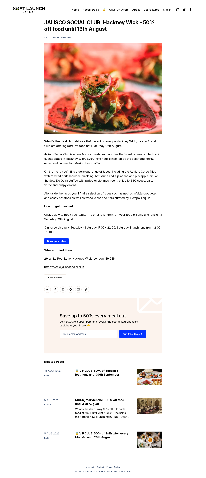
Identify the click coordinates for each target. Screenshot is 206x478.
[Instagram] (177, 9)
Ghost (121, 471)
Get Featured (151, 9)
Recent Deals (91, 9)
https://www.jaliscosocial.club (64, 267)
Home (75, 9)
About (136, 9)
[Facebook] (190, 9)
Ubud (128, 471)
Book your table (56, 241)
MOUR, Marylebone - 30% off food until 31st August (99, 402)
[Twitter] (184, 9)
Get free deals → (132, 334)
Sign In (167, 9)
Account (90, 467)
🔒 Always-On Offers (115, 9)
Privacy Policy (113, 467)
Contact (100, 467)
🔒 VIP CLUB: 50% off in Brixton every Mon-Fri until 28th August (102, 435)
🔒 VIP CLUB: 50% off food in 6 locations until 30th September (97, 372)
